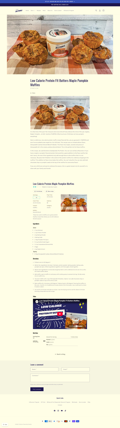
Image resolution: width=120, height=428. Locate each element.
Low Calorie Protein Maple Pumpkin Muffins (53, 184)
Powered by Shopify (27, 424)
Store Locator (82, 402)
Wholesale (74, 402)
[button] (33, 10)
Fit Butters (20, 424)
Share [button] (33, 93)
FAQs (89, 402)
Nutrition (35, 333)
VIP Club (43, 402)
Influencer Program (34, 402)
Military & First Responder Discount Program (58, 402)
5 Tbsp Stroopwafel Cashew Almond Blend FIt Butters (49, 254)
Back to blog (61, 354)
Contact (60, 405)
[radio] (34, 187)
